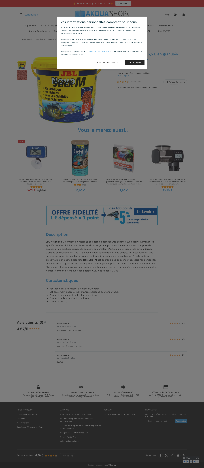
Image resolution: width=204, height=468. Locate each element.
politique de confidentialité (97, 51)
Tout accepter (134, 62)
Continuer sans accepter (107, 62)
